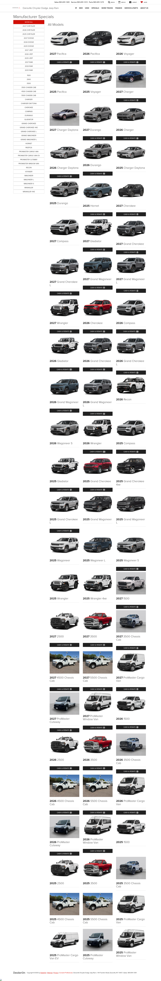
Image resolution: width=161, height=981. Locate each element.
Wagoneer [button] (28, 175)
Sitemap (50, 973)
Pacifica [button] (28, 147)
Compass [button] (29, 111)
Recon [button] (29, 167)
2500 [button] (29, 79)
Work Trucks (107, 8)
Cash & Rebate (64, 62)
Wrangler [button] (28, 187)
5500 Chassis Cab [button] (28, 95)
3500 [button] (29, 83)
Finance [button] (118, 8)
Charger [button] (29, 99)
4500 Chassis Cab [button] (28, 91)
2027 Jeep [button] (29, 50)
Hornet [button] (28, 143)
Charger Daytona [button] (29, 103)
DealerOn (43, 973)
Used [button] (87, 8)
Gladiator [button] (28, 119)
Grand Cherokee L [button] (29, 131)
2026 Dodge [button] (29, 42)
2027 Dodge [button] (29, 38)
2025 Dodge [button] (29, 46)
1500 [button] (29, 75)
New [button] (81, 8)
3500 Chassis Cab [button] (28, 87)
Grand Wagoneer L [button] (29, 139)
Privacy (56, 973)
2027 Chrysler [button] (29, 26)
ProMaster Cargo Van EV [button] (29, 155)
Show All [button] (29, 22)
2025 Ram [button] (29, 70)
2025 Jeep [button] (29, 58)
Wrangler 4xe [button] (29, 191)
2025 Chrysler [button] (29, 34)
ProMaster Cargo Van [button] (28, 151)
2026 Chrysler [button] (29, 30)
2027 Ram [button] (29, 62)
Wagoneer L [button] (29, 179)
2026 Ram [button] (29, 66)
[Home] (76, 8)
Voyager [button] (28, 171)
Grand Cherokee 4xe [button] (29, 127)
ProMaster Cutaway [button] (28, 159)
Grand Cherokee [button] (29, 123)
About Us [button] (144, 8)
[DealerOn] (19, 973)
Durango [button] (29, 115)
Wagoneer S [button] (29, 183)
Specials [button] (95, 8)
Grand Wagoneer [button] (28, 135)
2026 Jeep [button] (29, 54)
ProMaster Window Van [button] (29, 163)
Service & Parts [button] (131, 8)
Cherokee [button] (29, 107)
